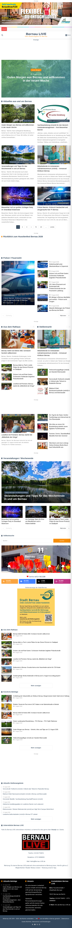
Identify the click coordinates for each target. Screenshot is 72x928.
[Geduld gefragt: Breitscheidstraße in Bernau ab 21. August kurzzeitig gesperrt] (6, 678)
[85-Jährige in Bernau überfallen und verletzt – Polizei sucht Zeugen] (42, 297)
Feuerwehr (56, 258)
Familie (6, 407)
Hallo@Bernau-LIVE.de (37, 861)
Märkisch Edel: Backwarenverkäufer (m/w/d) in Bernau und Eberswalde (59, 390)
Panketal (59, 407)
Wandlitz (48, 407)
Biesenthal (7, 413)
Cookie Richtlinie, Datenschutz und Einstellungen (36, 921)
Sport (17, 407)
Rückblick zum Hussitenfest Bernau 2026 (23, 236)
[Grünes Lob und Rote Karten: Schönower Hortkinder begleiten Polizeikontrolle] (42, 273)
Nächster (63, 315)
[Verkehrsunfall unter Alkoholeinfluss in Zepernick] (42, 264)
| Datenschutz (65, 918)
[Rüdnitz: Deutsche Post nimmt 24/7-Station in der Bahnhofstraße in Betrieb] (6, 706)
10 (36, 227)
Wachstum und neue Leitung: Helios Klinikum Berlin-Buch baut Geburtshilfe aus (58, 445)
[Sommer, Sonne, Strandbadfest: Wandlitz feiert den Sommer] (42, 436)
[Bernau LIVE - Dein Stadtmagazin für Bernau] (36, 34)
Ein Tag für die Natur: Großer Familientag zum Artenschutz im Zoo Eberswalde (59, 417)
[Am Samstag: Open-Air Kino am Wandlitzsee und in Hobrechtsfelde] (35, 512)
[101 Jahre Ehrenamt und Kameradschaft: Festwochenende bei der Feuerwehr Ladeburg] (42, 284)
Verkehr (36, 407)
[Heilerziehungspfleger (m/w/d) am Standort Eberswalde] (42, 372)
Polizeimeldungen (65, 258)
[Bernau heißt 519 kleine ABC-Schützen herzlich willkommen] (6, 636)
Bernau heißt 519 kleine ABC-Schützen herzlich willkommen (31, 634)
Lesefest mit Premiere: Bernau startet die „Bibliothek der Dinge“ (32, 659)
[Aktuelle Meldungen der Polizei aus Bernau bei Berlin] (42, 308)
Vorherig (9, 315)
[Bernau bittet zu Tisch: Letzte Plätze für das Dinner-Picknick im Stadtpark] (6, 367)
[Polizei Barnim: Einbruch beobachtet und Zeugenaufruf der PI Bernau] (18, 283)
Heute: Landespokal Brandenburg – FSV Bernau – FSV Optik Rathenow (35, 721)
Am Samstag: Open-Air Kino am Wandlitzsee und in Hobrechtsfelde (34, 521)
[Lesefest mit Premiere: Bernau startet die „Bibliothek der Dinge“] (6, 386)
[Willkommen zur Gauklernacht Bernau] (36, 49)
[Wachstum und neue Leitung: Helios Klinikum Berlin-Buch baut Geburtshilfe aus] (42, 445)
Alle (51, 258)
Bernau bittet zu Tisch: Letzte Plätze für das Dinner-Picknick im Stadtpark (23, 367)
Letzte (52, 227)
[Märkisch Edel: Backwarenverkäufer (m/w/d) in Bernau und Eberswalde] (42, 390)
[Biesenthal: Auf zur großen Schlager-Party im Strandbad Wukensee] (12, 512)
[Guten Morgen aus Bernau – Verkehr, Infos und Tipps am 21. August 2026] (6, 732)
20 (41, 227)
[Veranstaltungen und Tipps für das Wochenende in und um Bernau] (36, 482)
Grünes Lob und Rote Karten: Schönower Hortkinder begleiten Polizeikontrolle (59, 275)
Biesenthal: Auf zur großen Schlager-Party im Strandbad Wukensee (11, 521)
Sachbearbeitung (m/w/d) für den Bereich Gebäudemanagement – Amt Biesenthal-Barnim (52, 127)
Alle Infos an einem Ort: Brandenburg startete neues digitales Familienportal (58, 426)
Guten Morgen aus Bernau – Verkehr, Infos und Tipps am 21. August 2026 (35, 729)
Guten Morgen (36, 70)
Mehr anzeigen (36, 685)
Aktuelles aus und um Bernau (17, 101)
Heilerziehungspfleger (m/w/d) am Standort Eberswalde (30, 738)
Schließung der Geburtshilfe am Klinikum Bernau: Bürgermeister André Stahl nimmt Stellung (41, 696)
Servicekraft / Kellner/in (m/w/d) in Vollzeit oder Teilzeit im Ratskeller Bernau (59, 381)
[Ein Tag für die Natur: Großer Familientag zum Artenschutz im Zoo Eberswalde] (42, 417)
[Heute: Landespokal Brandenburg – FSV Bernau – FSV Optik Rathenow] (6, 723)
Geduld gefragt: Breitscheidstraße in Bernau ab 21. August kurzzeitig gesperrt (36, 676)
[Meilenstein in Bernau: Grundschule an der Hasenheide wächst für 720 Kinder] (6, 669)
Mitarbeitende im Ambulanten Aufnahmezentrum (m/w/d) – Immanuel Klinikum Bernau (52, 168)
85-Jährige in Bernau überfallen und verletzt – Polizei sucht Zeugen (59, 299)
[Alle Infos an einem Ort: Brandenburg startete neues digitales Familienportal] (42, 426)
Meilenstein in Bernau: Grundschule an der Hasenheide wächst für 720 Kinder (36, 667)
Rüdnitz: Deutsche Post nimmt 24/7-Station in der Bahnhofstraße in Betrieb (36, 704)
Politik (26, 407)
